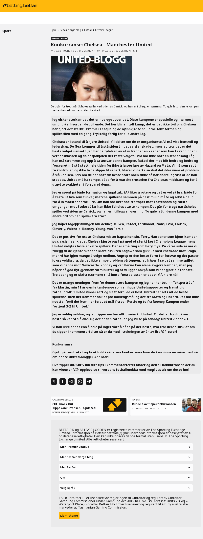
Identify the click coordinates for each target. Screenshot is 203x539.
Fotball (88, 30)
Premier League (104, 30)
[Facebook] (62, 381)
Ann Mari (56, 50)
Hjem (53, 30)
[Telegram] (89, 381)
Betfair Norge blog (70, 30)
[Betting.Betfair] (20, 6)
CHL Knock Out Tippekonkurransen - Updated (74, 406)
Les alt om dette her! (172, 369)
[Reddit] (71, 381)
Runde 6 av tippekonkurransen (154, 404)
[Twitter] (54, 381)
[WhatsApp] (80, 381)
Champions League (62, 399)
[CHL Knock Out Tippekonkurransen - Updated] (114, 405)
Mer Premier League (74, 447)
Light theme (69, 515)
